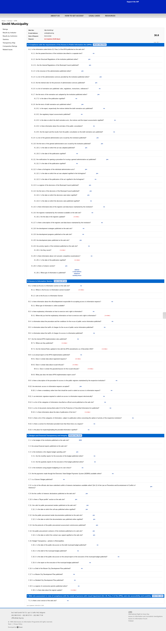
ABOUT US (55, 15)
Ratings (5, 29)
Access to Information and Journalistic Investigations (145, 616)
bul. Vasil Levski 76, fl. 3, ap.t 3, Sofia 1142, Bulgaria (28, 612)
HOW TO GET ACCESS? (74, 15)
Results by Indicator (9, 32)
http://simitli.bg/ (48, 30)
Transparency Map (9, 43)
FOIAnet (130, 621)
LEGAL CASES (94, 15)
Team (9, 624)
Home (3, 21)
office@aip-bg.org (17, 618)
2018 (15, 21)
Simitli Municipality (15, 24)
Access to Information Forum (137, 618)
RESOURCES (110, 15)
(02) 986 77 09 (38, 615)
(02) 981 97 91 (27, 615)
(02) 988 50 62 (16, 615)
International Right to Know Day (138, 614)
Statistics (6, 39)
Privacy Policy (18, 624)
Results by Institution (10, 36)
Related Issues (7, 49)
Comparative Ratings (10, 46)
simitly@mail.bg (49, 33)
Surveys (9, 21)
